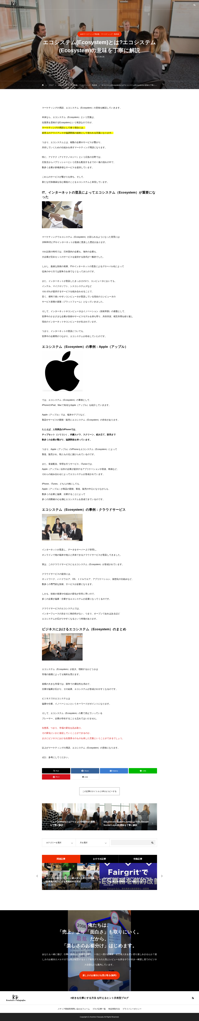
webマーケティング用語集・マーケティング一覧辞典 (99, 34)
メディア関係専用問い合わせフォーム (74, 1009)
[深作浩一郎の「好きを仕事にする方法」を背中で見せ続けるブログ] (14, 4)
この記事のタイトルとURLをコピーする (99, 791)
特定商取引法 (114, 1009)
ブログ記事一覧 (99, 1009)
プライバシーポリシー (132, 1009)
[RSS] (193, 998)
